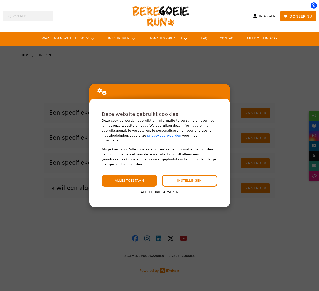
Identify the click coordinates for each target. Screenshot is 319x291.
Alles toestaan (129, 181)
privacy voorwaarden (164, 136)
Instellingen (189, 181)
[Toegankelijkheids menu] (314, 5)
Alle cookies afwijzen (159, 192)
